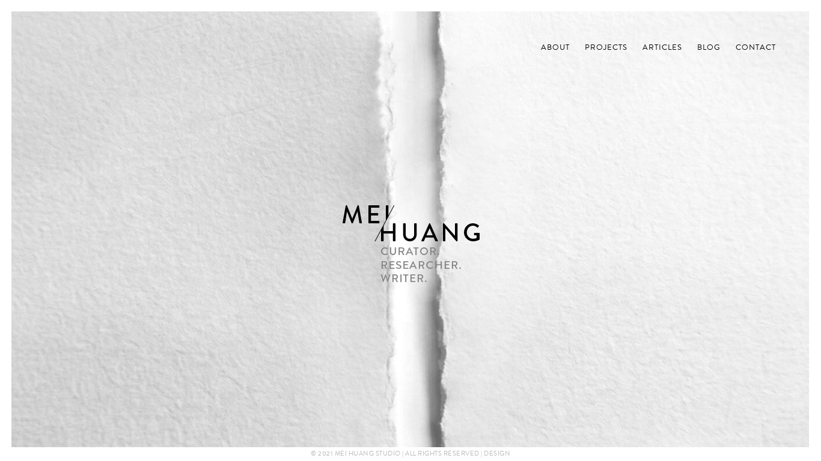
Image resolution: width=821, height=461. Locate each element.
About (555, 48)
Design (497, 453)
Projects (606, 48)
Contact (756, 48)
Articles (662, 48)
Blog (709, 48)
